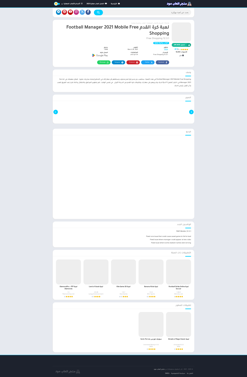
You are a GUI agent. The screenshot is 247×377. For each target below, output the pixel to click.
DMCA (167, 373)
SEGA (166, 49)
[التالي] (56, 112)
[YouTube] (70, 12)
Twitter (147, 62)
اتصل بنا (190, 373)
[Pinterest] (64, 12)
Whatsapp (102, 62)
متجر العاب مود (159, 369)
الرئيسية (114, 4)
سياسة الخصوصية (178, 373)
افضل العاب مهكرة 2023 (95, 4)
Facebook (161, 62)
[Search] (98, 12)
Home (167, 23)
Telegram (117, 62)
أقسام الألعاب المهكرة (72, 4)
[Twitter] (82, 12)
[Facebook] (88, 12)
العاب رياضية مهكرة (138, 23)
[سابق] (191, 112)
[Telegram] (58, 12)
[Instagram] (76, 12)
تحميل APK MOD (179, 45)
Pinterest (132, 62)
